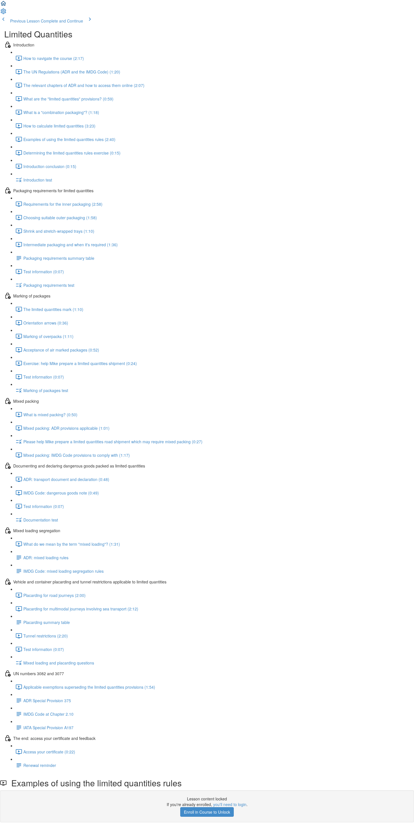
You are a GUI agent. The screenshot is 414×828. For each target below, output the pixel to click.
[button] (3, 5)
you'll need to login (229, 804)
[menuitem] (3, 13)
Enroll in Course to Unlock (207, 812)
